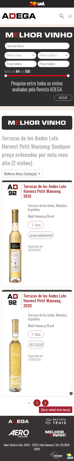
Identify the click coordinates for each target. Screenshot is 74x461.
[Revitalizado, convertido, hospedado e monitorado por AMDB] (70, 456)
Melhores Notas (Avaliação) (20, 173)
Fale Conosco (46, 445)
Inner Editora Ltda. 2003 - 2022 (21, 445)
